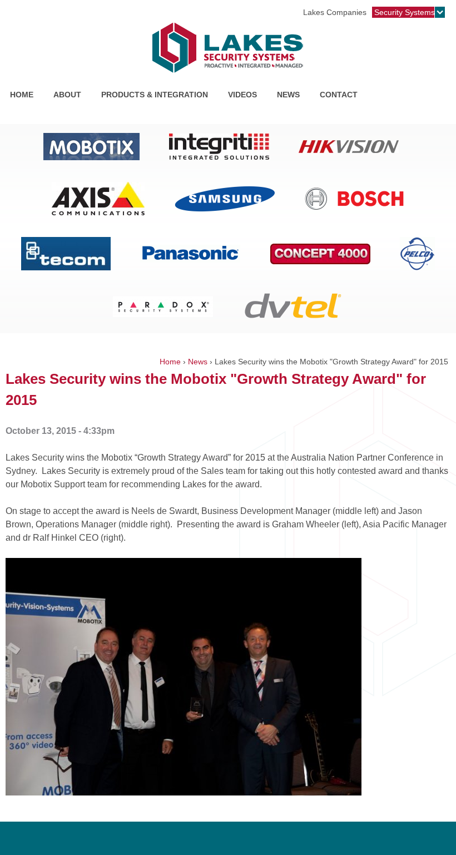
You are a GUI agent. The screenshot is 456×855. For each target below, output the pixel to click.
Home (21, 94)
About (67, 94)
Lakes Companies (334, 12)
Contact (339, 94)
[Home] (228, 48)
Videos (242, 94)
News (288, 94)
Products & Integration (152, 96)
